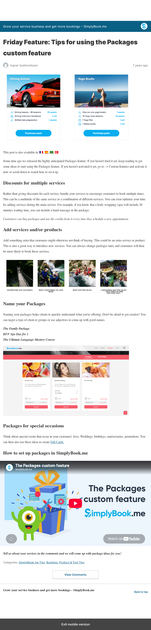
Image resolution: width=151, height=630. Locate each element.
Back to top (141, 591)
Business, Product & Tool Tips (65, 562)
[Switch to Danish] (56, 152)
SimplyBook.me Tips (32, 562)
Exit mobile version (75, 624)
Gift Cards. (57, 442)
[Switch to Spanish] (46, 152)
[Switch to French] (41, 152)
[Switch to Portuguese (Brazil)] (51, 152)
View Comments (75, 574)
